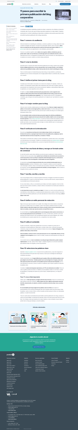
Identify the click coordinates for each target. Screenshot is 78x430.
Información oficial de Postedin (56, 362)
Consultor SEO (9, 370)
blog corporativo (36, 118)
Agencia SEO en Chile (10, 367)
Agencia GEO (9, 363)
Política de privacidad (27, 428)
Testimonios (53, 363)
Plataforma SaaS (9, 386)
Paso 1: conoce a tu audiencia (11, 28)
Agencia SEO (9, 360)
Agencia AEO (9, 362)
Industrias (36, 4)
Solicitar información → (65, 4)
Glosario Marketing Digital (39, 363)
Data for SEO (9, 372)
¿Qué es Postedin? (54, 360)
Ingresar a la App (67, 1)
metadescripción (56, 140)
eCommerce (26, 365)
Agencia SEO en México (11, 365)
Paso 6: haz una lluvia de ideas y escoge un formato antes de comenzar (11, 39)
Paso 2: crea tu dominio (10, 29)
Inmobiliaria (26, 360)
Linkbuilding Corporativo (11, 377)
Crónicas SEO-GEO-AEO (25, 7)
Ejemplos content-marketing (40, 370)
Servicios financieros (28, 367)
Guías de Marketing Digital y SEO (41, 365)
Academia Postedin (38, 362)
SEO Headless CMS (10, 388)
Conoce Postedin (61, 1)
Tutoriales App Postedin (39, 369)
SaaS (25, 370)
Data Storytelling (9, 384)
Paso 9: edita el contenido (10, 47)
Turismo (25, 369)
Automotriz (26, 362)
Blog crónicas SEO (38, 360)
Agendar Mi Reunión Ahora (39, 346)
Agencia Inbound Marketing (11, 379)
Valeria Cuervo (28, 21)
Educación (26, 363)
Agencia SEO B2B (10, 369)
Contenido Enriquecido (11, 383)
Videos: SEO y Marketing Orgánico (41, 367)
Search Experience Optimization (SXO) (13, 376)
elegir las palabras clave (30, 251)
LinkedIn (67, 360)
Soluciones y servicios (26, 4)
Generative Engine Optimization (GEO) (13, 374)
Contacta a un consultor (10, 1)
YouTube (67, 362)
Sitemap (52, 365)
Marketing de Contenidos (11, 381)
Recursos (43, 4)
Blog (50, 4)
